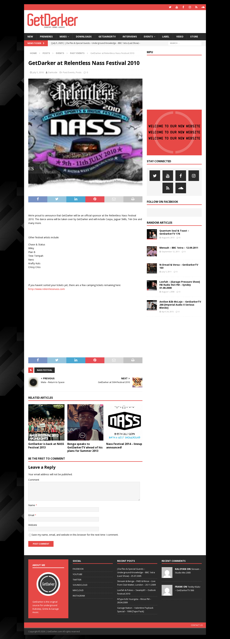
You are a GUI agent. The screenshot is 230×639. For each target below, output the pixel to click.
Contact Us (197, 625)
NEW (30, 36)
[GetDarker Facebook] (183, 7)
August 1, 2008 (168, 291)
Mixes (63, 36)
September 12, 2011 (171, 251)
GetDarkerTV (107, 36)
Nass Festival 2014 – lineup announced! (124, 445)
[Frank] (167, 593)
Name (32, 505)
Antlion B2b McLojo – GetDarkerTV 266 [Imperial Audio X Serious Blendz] (180, 304)
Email (31, 515)
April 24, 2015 (168, 311)
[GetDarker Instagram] (190, 7)
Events (148, 36)
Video (179, 36)
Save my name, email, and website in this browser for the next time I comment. (75, 534)
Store (194, 36)
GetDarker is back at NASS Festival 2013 (46, 445)
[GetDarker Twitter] (170, 7)
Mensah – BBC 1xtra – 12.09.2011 (178, 247)
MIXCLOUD (78, 590)
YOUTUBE (77, 574)
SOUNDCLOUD (80, 584)
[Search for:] (185, 43)
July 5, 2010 (38, 72)
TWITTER (77, 579)
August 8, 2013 (168, 237)
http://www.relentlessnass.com (46, 289)
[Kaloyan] (167, 576)
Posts (46, 53)
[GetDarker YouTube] (177, 7)
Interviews (130, 36)
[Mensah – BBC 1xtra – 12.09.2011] (152, 251)
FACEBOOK (78, 568)
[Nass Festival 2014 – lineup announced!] (124, 422)
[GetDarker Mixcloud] (196, 7)
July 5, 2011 (167, 271)
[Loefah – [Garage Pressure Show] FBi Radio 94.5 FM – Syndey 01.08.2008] (152, 285)
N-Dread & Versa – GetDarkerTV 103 (178, 266)
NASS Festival (44, 370)
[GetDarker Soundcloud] (203, 7)
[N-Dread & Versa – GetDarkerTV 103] (152, 268)
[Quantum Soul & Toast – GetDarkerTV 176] (152, 234)
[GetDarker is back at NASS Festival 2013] (46, 422)
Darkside (52, 72)
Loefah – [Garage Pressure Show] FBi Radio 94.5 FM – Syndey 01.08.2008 (179, 284)
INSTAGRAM (79, 595)
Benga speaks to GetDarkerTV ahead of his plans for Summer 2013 (85, 447)
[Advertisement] (147, 21)
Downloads (84, 36)
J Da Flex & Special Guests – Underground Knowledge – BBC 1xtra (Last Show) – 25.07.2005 (136, 572)
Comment (33, 479)
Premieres (46, 36)
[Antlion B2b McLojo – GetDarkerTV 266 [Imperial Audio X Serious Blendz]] (152, 305)
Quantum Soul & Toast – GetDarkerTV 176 (174, 232)
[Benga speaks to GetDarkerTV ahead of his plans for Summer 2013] (85, 422)
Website (32, 525)
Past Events (69, 72)
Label (165, 36)
